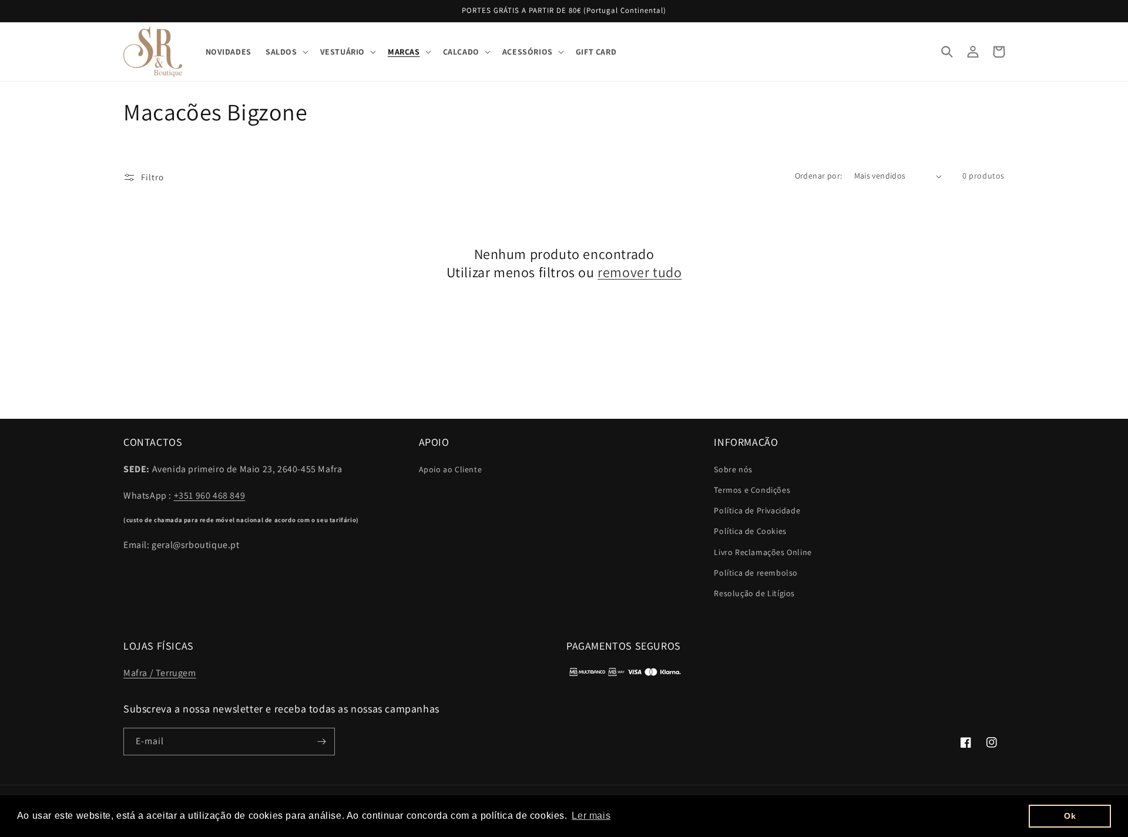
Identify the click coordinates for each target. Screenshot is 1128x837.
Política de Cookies (750, 531)
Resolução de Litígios (754, 593)
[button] (285, 51)
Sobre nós (733, 469)
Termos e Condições (752, 490)
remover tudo (639, 272)
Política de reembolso (756, 572)
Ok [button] (1070, 816)
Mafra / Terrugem (159, 673)
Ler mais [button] (591, 816)
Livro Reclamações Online (762, 552)
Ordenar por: (818, 175)
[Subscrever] (321, 741)
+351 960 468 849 (210, 495)
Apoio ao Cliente (450, 469)
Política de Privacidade (757, 510)
